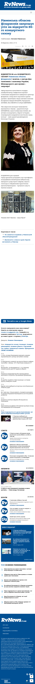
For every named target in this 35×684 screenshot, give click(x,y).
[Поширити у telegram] (32, 46)
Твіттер (19, 334)
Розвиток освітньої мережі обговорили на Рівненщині (14, 400)
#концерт (22, 344)
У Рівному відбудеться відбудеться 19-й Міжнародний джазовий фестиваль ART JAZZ (22, 417)
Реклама (6, 633)
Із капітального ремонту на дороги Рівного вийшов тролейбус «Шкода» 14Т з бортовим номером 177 (17, 362)
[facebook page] (30, 674)
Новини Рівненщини (15, 340)
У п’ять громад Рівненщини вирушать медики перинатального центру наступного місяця (15, 356)
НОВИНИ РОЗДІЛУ (28, 559)
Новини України (15, 522)
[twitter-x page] (32, 674)
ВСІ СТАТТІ (31, 430)
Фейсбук (25, 336)
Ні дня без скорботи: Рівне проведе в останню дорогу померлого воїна (15, 380)
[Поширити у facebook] (22, 46)
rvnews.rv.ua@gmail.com (9, 332)
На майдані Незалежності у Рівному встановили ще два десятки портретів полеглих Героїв (18, 586)
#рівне (6, 348)
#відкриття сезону (12, 344)
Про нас (5, 625)
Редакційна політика (10, 630)
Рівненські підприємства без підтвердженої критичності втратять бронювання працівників (16, 374)
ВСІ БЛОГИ (31, 496)
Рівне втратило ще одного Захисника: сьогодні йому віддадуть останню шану (17, 569)
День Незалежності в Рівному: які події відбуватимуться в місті (15, 597)
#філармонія (29, 348)
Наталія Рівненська (18, 39)
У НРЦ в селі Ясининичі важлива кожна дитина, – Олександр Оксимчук (15, 489)
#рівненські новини (17, 348)
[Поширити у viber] (29, 46)
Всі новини (30, 425)
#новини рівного (17, 346)
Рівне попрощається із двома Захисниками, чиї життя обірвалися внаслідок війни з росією (17, 412)
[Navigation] (31, 12)
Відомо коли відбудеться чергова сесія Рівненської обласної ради (17, 386)
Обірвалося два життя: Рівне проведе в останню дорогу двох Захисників (18, 575)
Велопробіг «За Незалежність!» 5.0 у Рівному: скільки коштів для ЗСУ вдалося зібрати (15, 368)
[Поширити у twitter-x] (25, 46)
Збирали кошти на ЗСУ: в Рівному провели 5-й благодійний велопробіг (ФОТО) (17, 602)
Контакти (6, 628)
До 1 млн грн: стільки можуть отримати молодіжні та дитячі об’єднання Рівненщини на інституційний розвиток (17, 394)
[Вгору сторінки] (31, 676)
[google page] (27, 674)
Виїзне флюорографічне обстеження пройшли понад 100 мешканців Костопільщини (17, 406)
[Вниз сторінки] (31, 680)
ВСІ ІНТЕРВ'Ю (30, 468)
